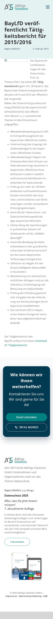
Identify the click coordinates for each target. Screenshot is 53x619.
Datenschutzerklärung (30, 596)
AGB (45, 596)
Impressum (11, 596)
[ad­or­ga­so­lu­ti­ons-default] (16, 5)
